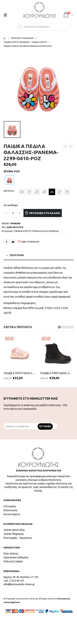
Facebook (6, 242)
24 (44, 191)
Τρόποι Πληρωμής (14, 533)
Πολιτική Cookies (13, 561)
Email (13, 242)
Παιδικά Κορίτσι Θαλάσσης (45, 231)
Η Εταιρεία (10, 506)
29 (67, 191)
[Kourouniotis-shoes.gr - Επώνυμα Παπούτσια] (40, 9)
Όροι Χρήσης (11, 553)
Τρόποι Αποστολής (14, 529)
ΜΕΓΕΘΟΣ (9, 191)
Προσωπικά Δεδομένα (16, 557)
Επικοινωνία (10, 510)
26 (52, 191)
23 (36, 191)
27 (59, 191)
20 (21, 191)
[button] (59, 327)
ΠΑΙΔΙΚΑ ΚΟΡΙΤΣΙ (22, 231)
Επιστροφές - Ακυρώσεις (18, 537)
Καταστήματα (12, 514)
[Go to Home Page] (5, 38)
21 (29, 191)
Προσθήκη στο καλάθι (44, 213)
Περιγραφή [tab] (17, 255)
